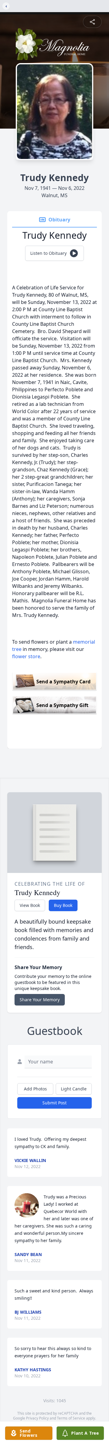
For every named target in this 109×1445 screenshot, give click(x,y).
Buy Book (63, 905)
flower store (26, 656)
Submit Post (54, 1103)
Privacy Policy (37, 1418)
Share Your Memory (40, 999)
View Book (30, 905)
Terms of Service (71, 1418)
